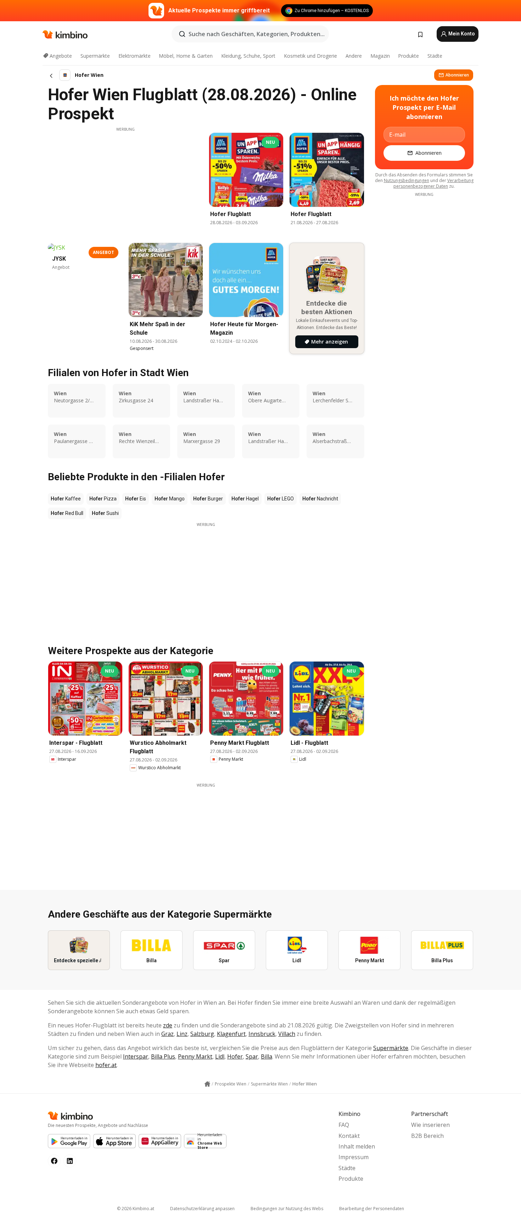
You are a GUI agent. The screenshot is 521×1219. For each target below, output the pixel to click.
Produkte (408, 55)
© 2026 (135, 1209)
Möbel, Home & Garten (186, 55)
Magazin (380, 55)
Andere (354, 55)
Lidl (219, 1056)
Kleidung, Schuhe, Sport (248, 55)
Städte (434, 55)
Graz (167, 1034)
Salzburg (202, 1034)
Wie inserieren (430, 1125)
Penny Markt (195, 1056)
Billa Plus (163, 1056)
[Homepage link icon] (207, 1084)
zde (167, 1025)
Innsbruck (261, 1034)
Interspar (135, 1056)
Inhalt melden (356, 1146)
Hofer (235, 1056)
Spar (252, 1056)
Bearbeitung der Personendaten (371, 1209)
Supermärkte (95, 55)
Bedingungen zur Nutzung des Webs (287, 1209)
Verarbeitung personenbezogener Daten (433, 183)
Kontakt (349, 1136)
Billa (266, 1056)
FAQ (343, 1125)
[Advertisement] (125, 181)
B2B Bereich (427, 1136)
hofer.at (106, 1065)
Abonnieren (457, 75)
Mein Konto (461, 33)
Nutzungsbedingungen (406, 180)
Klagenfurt (231, 1034)
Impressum (353, 1157)
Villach (286, 1034)
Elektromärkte (134, 55)
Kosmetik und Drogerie (310, 55)
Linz (182, 1034)
